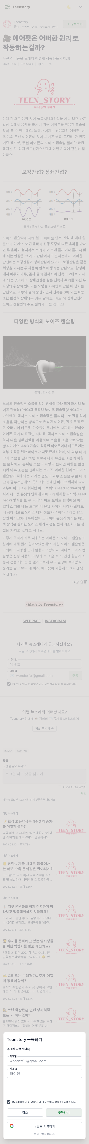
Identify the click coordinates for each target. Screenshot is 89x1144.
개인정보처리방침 (49, 1102)
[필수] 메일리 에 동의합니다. (44, 1102)
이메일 (13, 1056)
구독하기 (64, 1112)
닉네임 (13, 1068)
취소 (25, 1112)
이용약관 (33, 1102)
